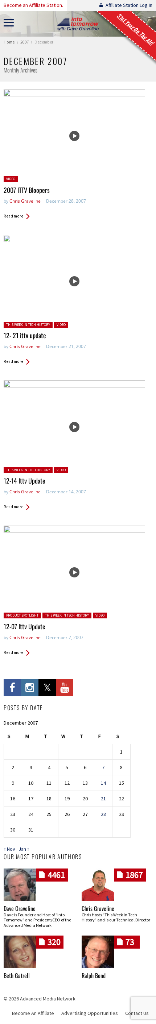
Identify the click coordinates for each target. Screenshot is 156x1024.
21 (103, 798)
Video (10, 179)
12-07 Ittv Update (24, 626)
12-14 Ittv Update (24, 480)
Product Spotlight (22, 615)
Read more (13, 216)
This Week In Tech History (28, 324)
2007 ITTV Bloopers (27, 190)
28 (103, 814)
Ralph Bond (94, 975)
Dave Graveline (20, 908)
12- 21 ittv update (25, 335)
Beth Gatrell (17, 975)
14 (103, 783)
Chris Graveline (25, 201)
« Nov (9, 849)
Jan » (24, 849)
